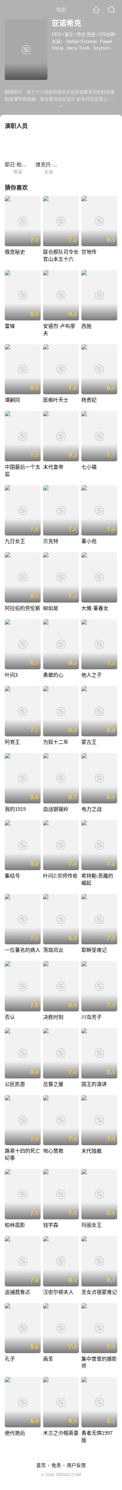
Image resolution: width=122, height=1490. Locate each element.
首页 (41, 1465)
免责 (56, 1465)
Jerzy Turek (78, 47)
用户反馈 (76, 1465)
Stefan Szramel (81, 41)
